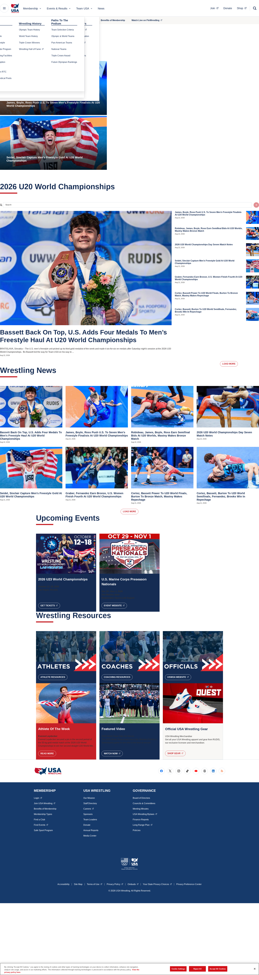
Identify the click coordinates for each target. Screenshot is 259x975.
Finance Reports (141, 819)
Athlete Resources (52, 677)
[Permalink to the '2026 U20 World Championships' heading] (117, 186)
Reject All (197, 969)
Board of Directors (141, 798)
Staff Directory (90, 803)
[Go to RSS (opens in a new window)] (222, 771)
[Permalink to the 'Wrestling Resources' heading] (113, 615)
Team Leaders (90, 819)
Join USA (44, 803)
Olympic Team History (29, 30)
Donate (227, 8)
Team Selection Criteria (62, 30)
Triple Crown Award (60, 55)
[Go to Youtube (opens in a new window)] (196, 771)
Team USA (82, 8)
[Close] (255, 969)
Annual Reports (90, 830)
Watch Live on (148, 20)
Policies (136, 830)
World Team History (28, 36)
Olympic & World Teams (62, 36)
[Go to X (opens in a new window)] (170, 771)
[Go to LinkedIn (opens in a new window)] (213, 771)
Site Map (78, 884)
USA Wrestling (145, 814)
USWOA (179, 677)
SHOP (176, 753)
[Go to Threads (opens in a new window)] (204, 771)
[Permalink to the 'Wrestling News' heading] (59, 370)
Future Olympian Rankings (64, 62)
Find (41, 825)
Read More (47, 753)
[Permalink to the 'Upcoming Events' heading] (102, 518)
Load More (229, 364)
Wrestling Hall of (32, 49)
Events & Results (57, 8)
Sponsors (88, 814)
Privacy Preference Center (189, 884)
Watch (113, 753)
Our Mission (89, 798)
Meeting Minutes (141, 809)
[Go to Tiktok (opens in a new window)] (187, 771)
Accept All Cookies (218, 969)
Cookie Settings (178, 969)
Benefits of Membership (113, 20)
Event (115, 605)
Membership (30, 8)
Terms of (94, 884)
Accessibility (63, 884)
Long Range (142, 825)
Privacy (115, 884)
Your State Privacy (157, 884)
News (101, 8)
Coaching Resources (117, 677)
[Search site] (256, 205)
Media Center (89, 836)
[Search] (254, 8)
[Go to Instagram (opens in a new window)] (178, 771)
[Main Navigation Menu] (4, 8)
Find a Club (39, 819)
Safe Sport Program (43, 830)
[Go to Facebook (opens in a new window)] (161, 771)
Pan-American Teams (61, 43)
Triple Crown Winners (29, 43)
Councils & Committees (144, 803)
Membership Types (43, 814)
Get (50, 605)
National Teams (58, 49)
